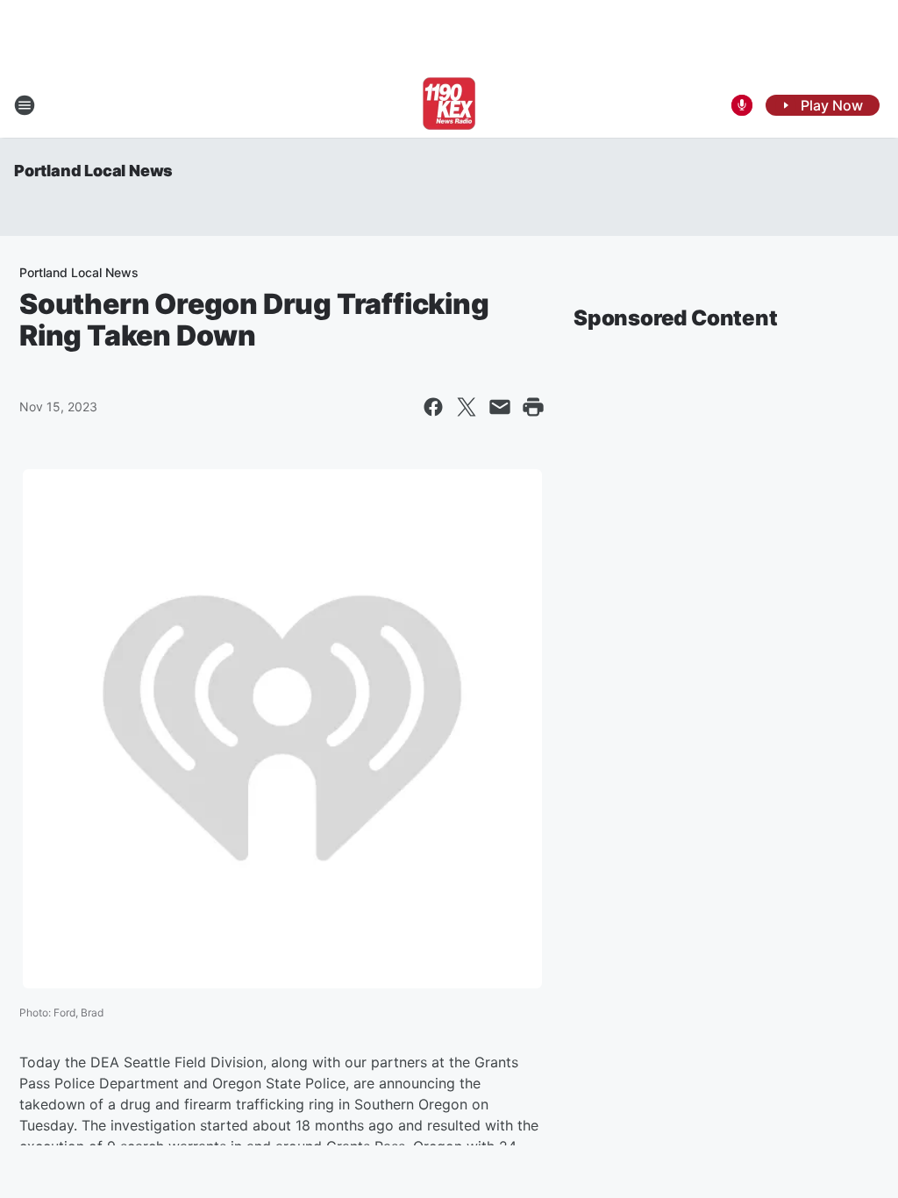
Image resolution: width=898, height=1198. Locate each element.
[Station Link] (449, 105)
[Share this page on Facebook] (433, 407)
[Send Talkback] (741, 105)
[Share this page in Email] (500, 407)
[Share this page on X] (466, 407)
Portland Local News (93, 170)
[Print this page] (533, 407)
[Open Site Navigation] (24, 105)
